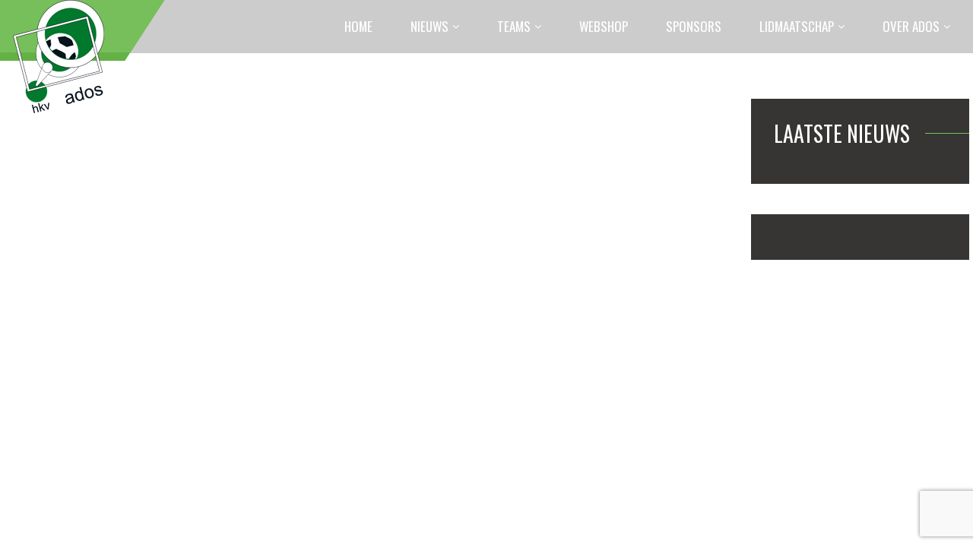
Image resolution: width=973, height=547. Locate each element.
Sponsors (693, 26)
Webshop (603, 26)
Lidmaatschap (796, 26)
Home (358, 26)
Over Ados (911, 26)
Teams (514, 26)
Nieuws (429, 26)
